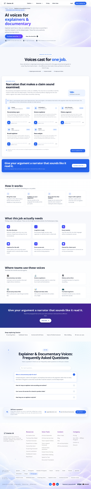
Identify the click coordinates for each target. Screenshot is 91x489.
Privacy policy (17, 484)
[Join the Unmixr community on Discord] (85, 484)
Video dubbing (67, 335)
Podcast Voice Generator (45, 448)
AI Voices (11, 8)
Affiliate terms (33, 484)
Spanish (18, 470)
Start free (45, 320)
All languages (34, 473)
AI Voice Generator (47, 435)
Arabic (63, 470)
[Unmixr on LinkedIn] (57, 484)
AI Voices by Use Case (47, 438)
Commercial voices (63, 477)
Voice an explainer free (77, 150)
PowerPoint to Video (31, 443)
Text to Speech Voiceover (46, 444)
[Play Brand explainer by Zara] (8, 143)
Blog (58, 438)
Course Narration (31, 446)
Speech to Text (46, 457)
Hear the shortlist (32, 36)
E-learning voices (41, 477)
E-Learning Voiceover (31, 448)
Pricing (47, 3)
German (57, 470)
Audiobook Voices (23, 335)
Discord (75, 445)
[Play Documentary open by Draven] (8, 122)
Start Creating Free (80, 3)
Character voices (75, 477)
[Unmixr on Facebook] (50, 484)
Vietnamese (19, 473)
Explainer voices (52, 477)
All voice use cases (79, 335)
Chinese (70, 470)
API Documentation (62, 446)
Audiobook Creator (31, 454)
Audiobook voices (30, 477)
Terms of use (25, 484)
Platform (30, 3)
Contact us (76, 442)
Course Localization (31, 451)
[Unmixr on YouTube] (54, 484)
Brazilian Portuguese (42, 470)
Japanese (77, 470)
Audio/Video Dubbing (47, 454)
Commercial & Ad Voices (37, 335)
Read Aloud (29, 456)
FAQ (58, 440)
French (51, 470)
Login (71, 3)
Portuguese (31, 470)
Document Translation (48, 460)
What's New (55, 3)
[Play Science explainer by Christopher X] (35, 122)
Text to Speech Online (47, 440)
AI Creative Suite (30, 435)
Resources (39, 3)
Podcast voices (19, 477)
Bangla (26, 473)
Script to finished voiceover (54, 335)
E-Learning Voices (10, 335)
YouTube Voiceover (31, 440)
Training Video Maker (32, 438)
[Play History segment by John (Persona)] (62, 122)
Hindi (24, 470)
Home (6, 8)
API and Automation (62, 443)
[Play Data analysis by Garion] (35, 143)
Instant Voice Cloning (47, 452)
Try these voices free (14, 36)
